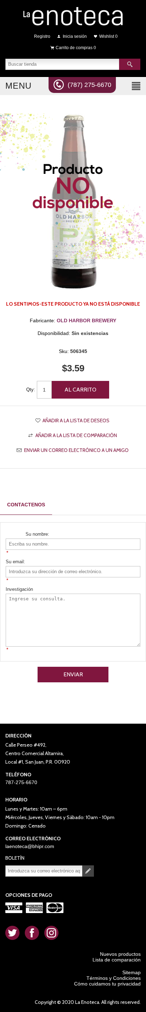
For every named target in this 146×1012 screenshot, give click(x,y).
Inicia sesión (75, 36)
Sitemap (131, 972)
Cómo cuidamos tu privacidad (107, 984)
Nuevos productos (120, 954)
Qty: (30, 389)
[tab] (26, 505)
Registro (42, 36)
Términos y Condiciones (113, 978)
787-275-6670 (21, 782)
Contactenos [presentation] (26, 504)
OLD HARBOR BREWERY (86, 320)
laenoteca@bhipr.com (29, 846)
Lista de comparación (116, 960)
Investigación (19, 589)
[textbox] (62, 64)
